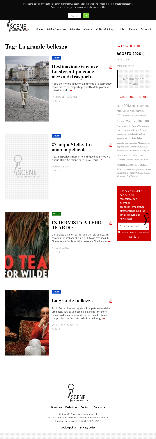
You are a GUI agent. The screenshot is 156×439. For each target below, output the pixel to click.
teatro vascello (145, 169)
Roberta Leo (141, 159)
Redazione (71, 407)
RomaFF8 (129, 165)
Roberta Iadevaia (126, 159)
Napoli (145, 150)
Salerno (136, 165)
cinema (142, 121)
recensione (122, 155)
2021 (144, 111)
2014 (135, 106)
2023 (124, 115)
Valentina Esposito (126, 172)
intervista (130, 138)
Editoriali (146, 29)
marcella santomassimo (127, 143)
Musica (133, 29)
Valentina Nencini (143, 173)
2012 (120, 106)
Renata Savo (136, 155)
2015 (140, 106)
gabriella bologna (134, 134)
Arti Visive (75, 29)
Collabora (99, 407)
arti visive (142, 115)
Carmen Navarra (126, 121)
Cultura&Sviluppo (106, 29)
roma (121, 164)
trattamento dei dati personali (139, 232)
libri (140, 138)
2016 (146, 106)
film (119, 130)
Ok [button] (86, 15)
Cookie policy (68, 427)
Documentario (124, 126)
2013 (127, 105)
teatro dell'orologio (131, 169)
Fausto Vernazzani (140, 126)
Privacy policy (87, 427)
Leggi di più (74, 15)
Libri (122, 29)
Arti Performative (56, 29)
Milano (128, 150)
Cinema (88, 29)
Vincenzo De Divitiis (127, 176)
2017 (119, 111)
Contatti (85, 407)
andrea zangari (132, 115)
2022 (119, 115)
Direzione (56, 407)
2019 (132, 111)
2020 (139, 111)
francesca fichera (131, 130)
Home (39, 29)
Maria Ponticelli (132, 146)
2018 (126, 111)
